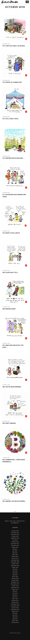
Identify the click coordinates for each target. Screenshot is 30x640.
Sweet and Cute (20, 521)
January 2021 (15, 558)
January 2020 (15, 580)
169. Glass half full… (10, 272)
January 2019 (15, 602)
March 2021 (15, 554)
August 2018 (15, 611)
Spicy (14, 521)
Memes (7, 521)
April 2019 (15, 596)
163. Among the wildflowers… (14, 501)
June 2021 (15, 551)
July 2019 (15, 591)
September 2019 (15, 587)
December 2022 (15, 532)
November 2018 (15, 606)
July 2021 (15, 549)
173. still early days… (10, 119)
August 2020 (15, 567)
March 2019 (15, 598)
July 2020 (15, 569)
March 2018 (15, 620)
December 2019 (15, 582)
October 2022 (15, 536)
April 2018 (15, 618)
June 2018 (15, 615)
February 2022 (15, 542)
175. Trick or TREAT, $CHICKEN (13, 46)
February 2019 (15, 600)
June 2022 (15, 540)
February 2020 (15, 578)
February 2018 (15, 622)
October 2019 (15, 585)
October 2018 (15, 607)
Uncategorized (14, 522)
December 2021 (15, 543)
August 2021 (15, 547)
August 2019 (15, 589)
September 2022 (15, 538)
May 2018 (15, 617)
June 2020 (15, 571)
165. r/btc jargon (9, 423)
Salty (11, 521)
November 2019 (15, 584)
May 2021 (15, 553)
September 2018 (15, 609)
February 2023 (15, 531)
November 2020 (15, 562)
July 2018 (15, 613)
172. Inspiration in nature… (13, 158)
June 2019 (15, 593)
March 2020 (15, 576)
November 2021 (15, 545)
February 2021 (15, 556)
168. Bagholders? (9, 309)
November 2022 (15, 534)
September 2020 (15, 565)
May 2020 (15, 573)
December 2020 (15, 560)
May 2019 (15, 595)
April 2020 (15, 574)
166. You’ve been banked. (11, 387)
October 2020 (15, 563)
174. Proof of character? (12, 82)
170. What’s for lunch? (11, 233)
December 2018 (15, 604)
